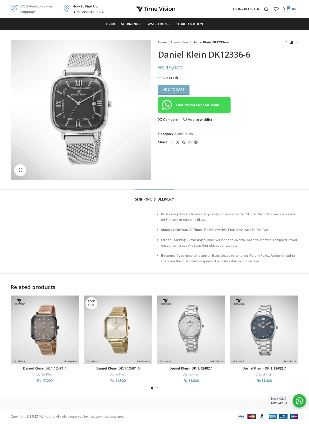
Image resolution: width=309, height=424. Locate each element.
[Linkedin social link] (190, 142)
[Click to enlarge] (20, 170)
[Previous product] (286, 42)
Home (162, 42)
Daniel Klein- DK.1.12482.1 (191, 368)
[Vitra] (31, 404)
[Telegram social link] (196, 142)
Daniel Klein (180, 42)
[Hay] (236, 404)
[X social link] (178, 142)
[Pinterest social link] (184, 142)
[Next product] (296, 42)
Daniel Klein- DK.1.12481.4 (44, 368)
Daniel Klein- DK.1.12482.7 (264, 368)
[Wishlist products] (276, 9)
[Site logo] (154, 9)
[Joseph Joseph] (195, 404)
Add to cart (174, 89)
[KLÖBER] (154, 404)
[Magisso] (72, 404)
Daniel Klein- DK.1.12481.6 (118, 368)
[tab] (154, 196)
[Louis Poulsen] (113, 404)
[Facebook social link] (172, 142)
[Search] (266, 9)
